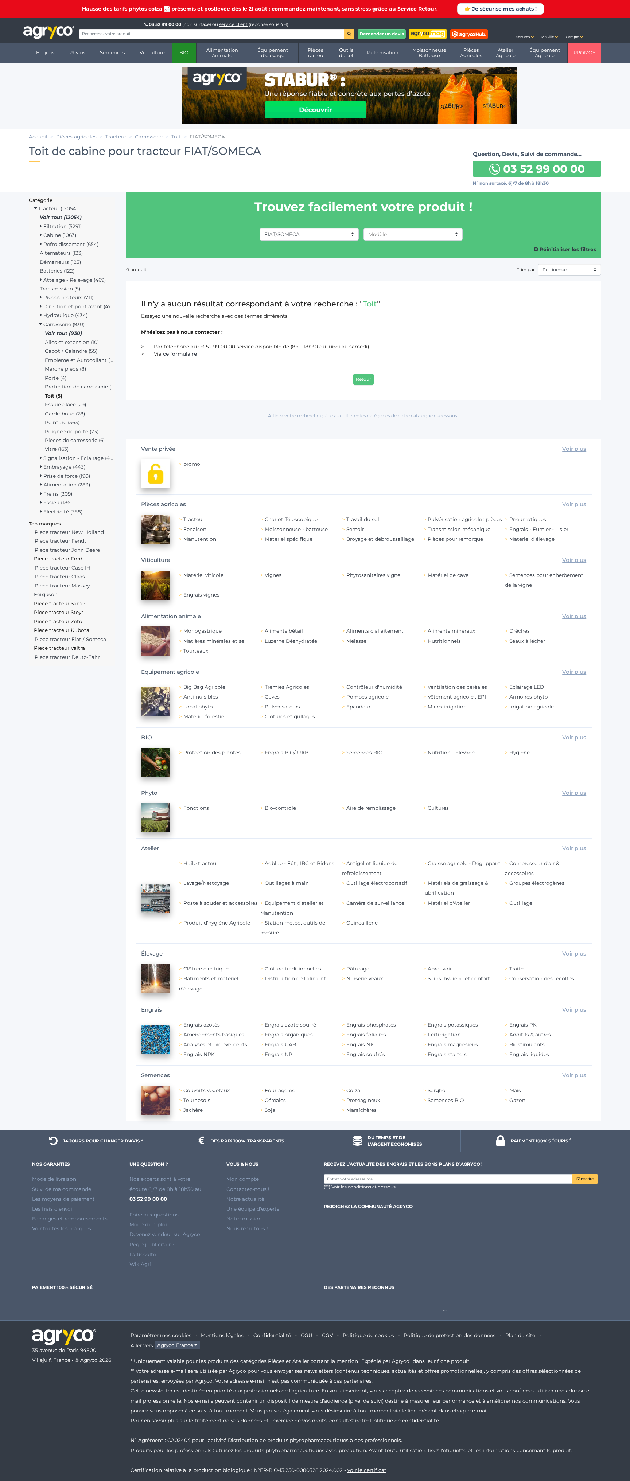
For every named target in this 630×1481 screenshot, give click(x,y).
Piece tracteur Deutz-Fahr (67, 657)
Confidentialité (272, 1335)
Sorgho (437, 1090)
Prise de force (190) (66, 476)
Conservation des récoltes (541, 978)
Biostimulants (527, 1044)
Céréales (275, 1100)
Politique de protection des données (449, 1335)
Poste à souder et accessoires (220, 903)
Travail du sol (362, 519)
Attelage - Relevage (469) (74, 280)
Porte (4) (55, 378)
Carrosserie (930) (63, 324)
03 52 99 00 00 (165, 24)
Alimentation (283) (66, 485)
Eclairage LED (526, 687)
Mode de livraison (54, 1179)
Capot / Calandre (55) (71, 351)
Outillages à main (287, 883)
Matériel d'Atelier (449, 903)
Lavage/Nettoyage (206, 883)
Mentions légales (222, 1335)
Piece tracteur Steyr (58, 612)
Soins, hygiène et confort (459, 978)
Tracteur (193, 519)
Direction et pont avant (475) (78, 306)
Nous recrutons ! (247, 1228)
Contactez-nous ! (247, 1189)
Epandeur (358, 707)
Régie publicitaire (151, 1244)
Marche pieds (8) (65, 369)
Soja (270, 1110)
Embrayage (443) (63, 467)
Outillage (520, 903)
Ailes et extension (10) (72, 342)
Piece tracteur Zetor (59, 621)
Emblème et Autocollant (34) (80, 360)
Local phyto (198, 707)
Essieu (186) (57, 502)
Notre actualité (245, 1199)
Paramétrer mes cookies (161, 1335)
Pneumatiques (527, 519)
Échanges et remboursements (70, 1219)
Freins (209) (57, 494)
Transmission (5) (60, 289)
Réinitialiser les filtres (567, 249)
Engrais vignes (201, 595)
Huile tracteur (200, 863)
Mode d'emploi (148, 1224)
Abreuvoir (440, 969)
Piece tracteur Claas (60, 576)
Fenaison (194, 529)
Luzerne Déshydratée (291, 641)
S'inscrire (585, 1178)
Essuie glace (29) (65, 404)
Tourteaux (195, 651)
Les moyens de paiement (63, 1199)
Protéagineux (363, 1100)
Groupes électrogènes (536, 883)
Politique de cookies (368, 1335)
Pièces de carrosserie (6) (75, 440)
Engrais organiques (289, 1035)
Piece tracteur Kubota (61, 630)
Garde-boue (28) (65, 414)
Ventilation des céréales (457, 687)
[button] (525, 30)
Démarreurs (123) (60, 262)
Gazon (517, 1100)
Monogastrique (202, 631)
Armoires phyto (528, 697)
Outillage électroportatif (376, 883)
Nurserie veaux (364, 978)
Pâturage (357, 969)
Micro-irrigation (447, 707)
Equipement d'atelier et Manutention (292, 908)
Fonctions (196, 808)
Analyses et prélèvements (215, 1044)
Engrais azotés (201, 1025)
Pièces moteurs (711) (67, 297)
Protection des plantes (212, 752)
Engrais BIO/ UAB (286, 752)
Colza (353, 1090)
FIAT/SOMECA (282, 234)
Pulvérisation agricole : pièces (465, 519)
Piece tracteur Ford (58, 559)
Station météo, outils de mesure (292, 927)
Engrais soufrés (365, 1054)
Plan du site (520, 1335)
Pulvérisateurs (282, 707)
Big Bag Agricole (204, 687)
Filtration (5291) (62, 226)
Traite (516, 969)
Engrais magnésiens (453, 1044)
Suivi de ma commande (61, 1189)
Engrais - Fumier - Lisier (538, 529)
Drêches (519, 631)
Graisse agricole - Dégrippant (464, 863)
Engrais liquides (529, 1054)
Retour (363, 379)
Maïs (515, 1090)
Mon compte (242, 1179)
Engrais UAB (280, 1044)
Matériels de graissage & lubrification (455, 888)
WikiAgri (140, 1264)
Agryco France (175, 1345)
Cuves (272, 697)
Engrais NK (360, 1044)
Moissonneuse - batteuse (296, 529)
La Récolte (142, 1254)
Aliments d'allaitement (375, 631)
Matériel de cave (448, 575)
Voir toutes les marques (61, 1228)
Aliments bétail (284, 631)
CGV (327, 1335)
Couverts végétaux (206, 1090)
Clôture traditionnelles (293, 969)
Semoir (355, 529)
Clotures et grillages (290, 716)
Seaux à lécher (527, 641)
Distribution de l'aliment (295, 978)
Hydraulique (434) (65, 315)
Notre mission (244, 1219)
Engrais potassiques (453, 1025)
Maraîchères (361, 1110)
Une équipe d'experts (252, 1209)
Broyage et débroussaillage (380, 539)
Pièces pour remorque (455, 539)
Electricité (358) (62, 512)
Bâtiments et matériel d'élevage (208, 983)
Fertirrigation (444, 1035)
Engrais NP (278, 1054)
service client (233, 24)
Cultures (438, 808)
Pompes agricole (367, 697)
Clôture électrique (206, 969)
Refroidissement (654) (70, 244)
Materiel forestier (204, 716)
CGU (306, 1335)
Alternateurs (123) (61, 253)
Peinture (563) (62, 422)
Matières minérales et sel (214, 641)
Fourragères (280, 1090)
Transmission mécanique (459, 529)
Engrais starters (447, 1054)
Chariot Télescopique (291, 519)
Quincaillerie (362, 923)
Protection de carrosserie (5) (80, 387)
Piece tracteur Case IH (62, 568)
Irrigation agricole (531, 707)
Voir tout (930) (63, 333)
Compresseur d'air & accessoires (532, 868)
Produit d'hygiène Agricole (216, 923)
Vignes (273, 575)
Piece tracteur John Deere (67, 550)
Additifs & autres (530, 1035)
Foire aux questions (154, 1215)
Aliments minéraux (451, 631)
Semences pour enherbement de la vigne (544, 580)
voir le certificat (366, 1470)
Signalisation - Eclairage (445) (78, 458)
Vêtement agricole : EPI (457, 697)
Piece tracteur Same (59, 603)
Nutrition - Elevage (451, 752)
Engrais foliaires (366, 1035)
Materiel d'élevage (532, 539)
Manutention (199, 539)
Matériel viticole (203, 575)
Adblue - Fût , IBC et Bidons (299, 863)
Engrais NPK (199, 1054)
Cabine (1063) (59, 235)
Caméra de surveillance (375, 903)
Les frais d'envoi (52, 1209)
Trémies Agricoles (287, 687)
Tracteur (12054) (57, 208)
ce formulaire (180, 354)
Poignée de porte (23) (71, 431)
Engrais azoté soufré (290, 1025)
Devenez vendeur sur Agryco (164, 1234)
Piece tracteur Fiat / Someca (70, 639)
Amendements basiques (213, 1035)
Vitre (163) (57, 449)
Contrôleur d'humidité (374, 687)
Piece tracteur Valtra (59, 648)
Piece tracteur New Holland (69, 532)
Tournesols (196, 1100)
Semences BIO (364, 752)
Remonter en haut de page (611, 1449)
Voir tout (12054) (61, 217)
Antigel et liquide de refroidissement (369, 868)
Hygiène (519, 752)
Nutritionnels (444, 641)
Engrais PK (523, 1025)
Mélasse (356, 641)
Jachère (193, 1110)
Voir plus (574, 448)
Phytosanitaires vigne (373, 575)
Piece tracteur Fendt (60, 541)
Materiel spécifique (288, 539)
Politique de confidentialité (404, 1420)
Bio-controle (280, 808)
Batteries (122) (57, 271)
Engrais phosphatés (371, 1025)
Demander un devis (381, 33)
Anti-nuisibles (200, 697)
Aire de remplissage (371, 808)
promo (191, 464)
